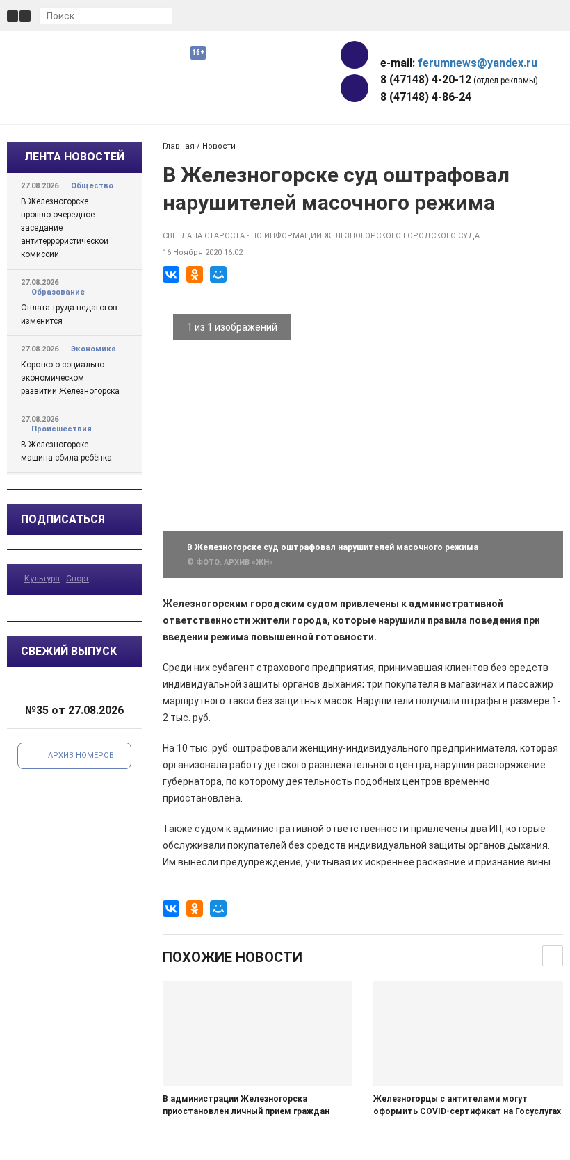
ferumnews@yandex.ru (477, 62)
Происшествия (61, 428)
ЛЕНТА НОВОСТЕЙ (74, 156)
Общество (92, 185)
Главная (179, 146)
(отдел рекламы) (459, 79)
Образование (58, 292)
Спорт (77, 578)
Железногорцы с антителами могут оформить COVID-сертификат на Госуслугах (467, 1105)
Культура (42, 578)
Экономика (93, 349)
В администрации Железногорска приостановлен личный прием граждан (246, 1105)
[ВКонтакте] (171, 274)
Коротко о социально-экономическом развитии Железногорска (70, 378)
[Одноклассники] (194, 274)
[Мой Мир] (218, 274)
